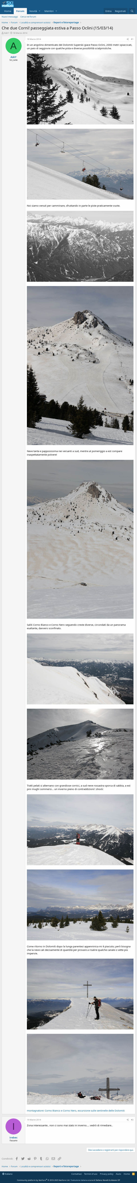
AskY (6, 32)
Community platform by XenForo (43, 1180)
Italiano (9, 1173)
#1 (132, 39)
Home (7, 11)
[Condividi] (128, 39)
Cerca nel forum (28, 16)
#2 (132, 1119)
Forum (20, 11)
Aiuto (118, 1173)
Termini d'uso (90, 1173)
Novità (33, 11)
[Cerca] (132, 11)
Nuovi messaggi (10, 16)
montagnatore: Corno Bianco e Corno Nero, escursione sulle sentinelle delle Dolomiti (76, 1110)
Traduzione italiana (79, 1180)
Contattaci (76, 1173)
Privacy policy (106, 1173)
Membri (49, 11)
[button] (39, 11)
